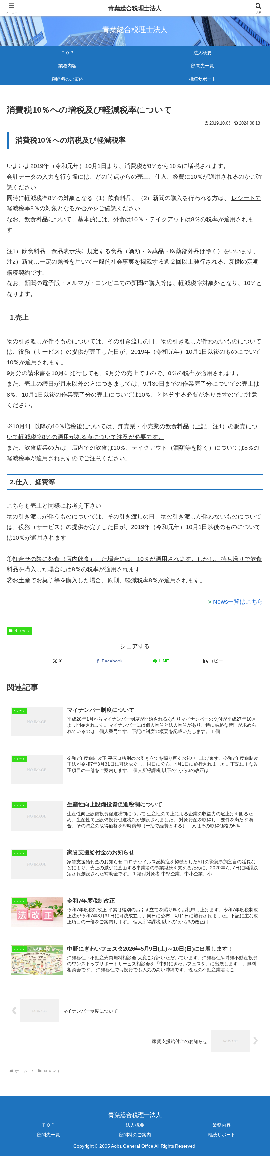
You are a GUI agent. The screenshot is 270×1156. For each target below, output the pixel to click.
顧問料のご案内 (135, 1134)
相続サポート (221, 1134)
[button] (213, 661)
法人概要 (135, 1125)
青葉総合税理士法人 (135, 8)
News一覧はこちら (238, 601)
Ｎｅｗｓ (22, 630)
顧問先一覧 (48, 1134)
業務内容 (221, 1125)
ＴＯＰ (48, 1125)
